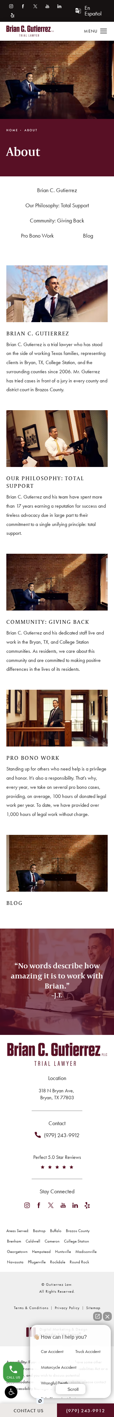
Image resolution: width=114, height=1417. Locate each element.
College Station (76, 1241)
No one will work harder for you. (57, 1007)
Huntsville (63, 1251)
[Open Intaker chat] (40, 1401)
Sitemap (93, 1307)
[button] (11, 1392)
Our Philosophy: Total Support (57, 205)
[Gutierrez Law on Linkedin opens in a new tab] (59, 6)
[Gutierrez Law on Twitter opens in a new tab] (35, 6)
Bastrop (39, 1230)
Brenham (14, 1241)
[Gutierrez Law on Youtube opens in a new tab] (47, 6)
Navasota (15, 1262)
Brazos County (78, 1230)
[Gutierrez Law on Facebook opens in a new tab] (23, 6)
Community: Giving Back (57, 220)
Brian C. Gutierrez (57, 190)
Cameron (52, 1241)
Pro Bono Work (37, 235)
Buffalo (55, 1230)
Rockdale (57, 1262)
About (30, 130)
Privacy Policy (67, 1307)
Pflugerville (37, 1262)
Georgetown (17, 1251)
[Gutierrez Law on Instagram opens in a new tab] (11, 6)
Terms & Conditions (31, 1307)
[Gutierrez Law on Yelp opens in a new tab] (12, 15)
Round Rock (79, 1262)
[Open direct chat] (97, 1316)
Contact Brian (57, 1030)
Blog (88, 235)
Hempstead (41, 1251)
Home (12, 130)
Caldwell (33, 1241)
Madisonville (86, 1251)
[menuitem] (11, 6)
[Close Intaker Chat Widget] (107, 1316)
